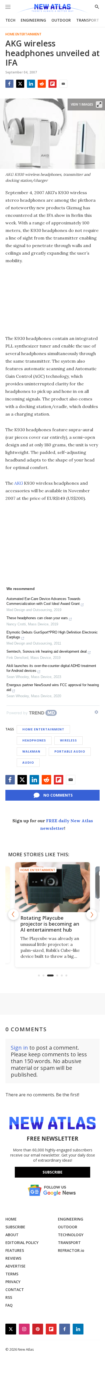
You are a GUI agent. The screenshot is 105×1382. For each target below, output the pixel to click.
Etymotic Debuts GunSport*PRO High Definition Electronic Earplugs (52, 634)
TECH (10, 20)
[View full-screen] (99, 104)
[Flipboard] (52, 84)
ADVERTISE (15, 1266)
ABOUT (12, 1234)
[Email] (63, 84)
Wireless (68, 740)
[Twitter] (20, 84)
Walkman (31, 751)
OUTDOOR (61, 20)
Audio (28, 762)
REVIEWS (13, 1258)
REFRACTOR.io (71, 1250)
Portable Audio (69, 751)
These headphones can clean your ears (37, 618)
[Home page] (52, 9)
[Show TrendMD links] (96, 712)
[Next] (91, 914)
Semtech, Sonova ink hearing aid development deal (46, 651)
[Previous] (13, 914)
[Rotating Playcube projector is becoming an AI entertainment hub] (52, 887)
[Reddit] (42, 84)
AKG (18, 483)
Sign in (19, 1047)
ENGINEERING (33, 20)
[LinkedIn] (31, 84)
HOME (11, 1219)
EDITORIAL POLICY (21, 1242)
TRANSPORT (87, 20)
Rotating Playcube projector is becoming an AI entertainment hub (49, 924)
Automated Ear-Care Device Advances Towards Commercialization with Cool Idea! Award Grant (43, 601)
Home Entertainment (23, 34)
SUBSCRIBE (15, 1226)
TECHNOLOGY (70, 1234)
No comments (58, 795)
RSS (8, 1297)
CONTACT (14, 1289)
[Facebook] (9, 84)
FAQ (9, 1305)
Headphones (34, 740)
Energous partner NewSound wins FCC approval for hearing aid (52, 687)
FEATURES (14, 1250)
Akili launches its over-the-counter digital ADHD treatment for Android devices (51, 668)
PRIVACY (12, 1281)
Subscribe (52, 1172)
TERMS (11, 1273)
